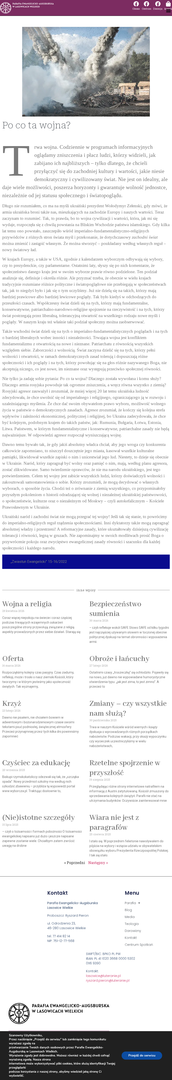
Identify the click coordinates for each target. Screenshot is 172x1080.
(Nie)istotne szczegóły (38, 818)
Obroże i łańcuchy (119, 659)
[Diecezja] (158, 3)
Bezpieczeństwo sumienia (115, 609)
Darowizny (133, 931)
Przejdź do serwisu (141, 1055)
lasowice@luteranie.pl (103, 976)
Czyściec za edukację (36, 763)
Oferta (13, 659)
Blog (128, 910)
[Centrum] (146, 3)
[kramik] (168, 3)
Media (130, 917)
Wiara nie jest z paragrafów (114, 822)
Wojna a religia (27, 604)
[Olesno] (136, 3)
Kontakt (131, 937)
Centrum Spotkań (139, 944)
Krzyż (11, 703)
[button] (168, 10)
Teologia (132, 924)
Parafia (130, 903)
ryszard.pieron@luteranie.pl (107, 980)
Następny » (98, 862)
